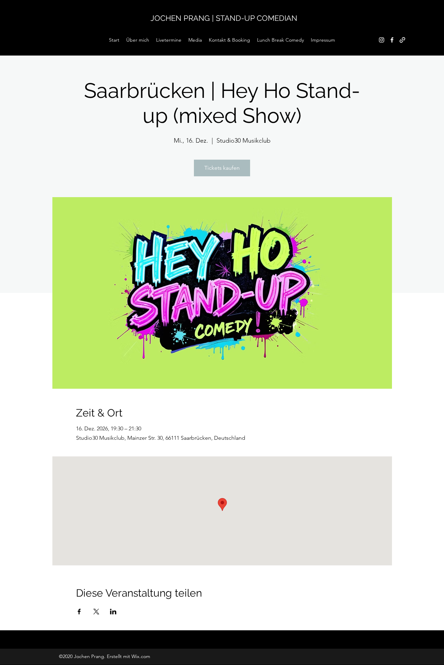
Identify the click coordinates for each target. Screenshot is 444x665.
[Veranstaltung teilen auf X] (96, 611)
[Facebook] (391, 39)
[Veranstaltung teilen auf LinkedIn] (113, 611)
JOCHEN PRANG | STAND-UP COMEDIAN (224, 18)
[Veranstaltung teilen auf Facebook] (79, 611)
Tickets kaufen (222, 168)
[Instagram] (381, 39)
